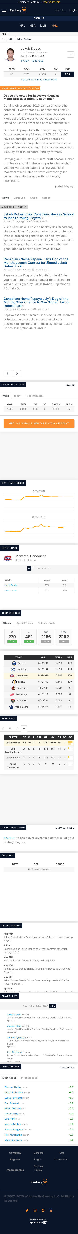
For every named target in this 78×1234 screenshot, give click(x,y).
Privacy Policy (38, 1167)
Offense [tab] (7, 623)
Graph (33, 197)
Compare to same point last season (39, 79)
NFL (22, 25)
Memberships (15, 1169)
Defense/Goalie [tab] (47, 623)
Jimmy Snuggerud (14, 1129)
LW (38, 568)
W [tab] (10, 728)
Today (17, 395)
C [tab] (3, 728)
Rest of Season (34, 395)
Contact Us (61, 1159)
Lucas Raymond (13, 1098)
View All (70, 385)
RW (44, 568)
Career (46, 197)
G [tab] (24, 728)
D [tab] (17, 728)
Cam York (10, 1118)
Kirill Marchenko (13, 1134)
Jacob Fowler (11, 585)
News (5, 197)
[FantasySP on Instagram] (35, 1210)
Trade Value (37, 61)
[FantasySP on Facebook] (43, 1210)
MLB (43, 25)
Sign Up (39, 18)
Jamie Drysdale (15, 1037)
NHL (55, 25)
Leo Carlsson (14, 1052)
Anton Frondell (13, 1108)
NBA (33, 25)
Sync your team (51, 1)
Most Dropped (29, 1078)
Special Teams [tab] (25, 623)
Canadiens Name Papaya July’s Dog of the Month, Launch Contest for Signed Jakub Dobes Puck (36, 262)
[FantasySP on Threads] (51, 1210)
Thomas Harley (13, 1087)
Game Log (19, 197)
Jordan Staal (14, 1014)
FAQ (61, 1152)
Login (73, 10)
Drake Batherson (14, 1092)
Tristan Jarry (11, 1113)
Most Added (9, 1078)
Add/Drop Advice (64, 828)
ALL (25, 1005)
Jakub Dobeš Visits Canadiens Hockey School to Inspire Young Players (39, 216)
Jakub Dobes (24, 39)
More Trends (67, 1067)
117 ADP (25, 61)
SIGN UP (9, 838)
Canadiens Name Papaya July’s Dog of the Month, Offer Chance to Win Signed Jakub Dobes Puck (36, 302)
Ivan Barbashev (13, 1124)
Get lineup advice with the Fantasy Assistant (39, 423)
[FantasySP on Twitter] (27, 1210)
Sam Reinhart (12, 1103)
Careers (38, 1152)
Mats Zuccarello (13, 1140)
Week (5, 395)
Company (15, 1152)
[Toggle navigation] (4, 9)
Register (15, 1159)
